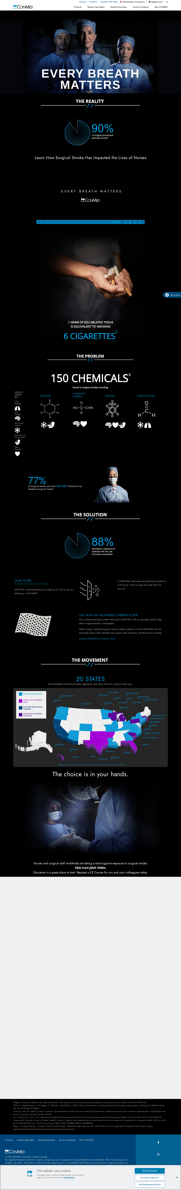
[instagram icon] (158, 1155)
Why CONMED (86, 1140)
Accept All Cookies (149, 1171)
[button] (133, 1)
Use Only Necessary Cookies (150, 1184)
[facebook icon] (158, 1143)
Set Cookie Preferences (150, 1178)
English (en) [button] (156, 2)
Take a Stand (175, 294)
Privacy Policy (69, 1178)
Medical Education (46, 1140)
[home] (23, 7)
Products (9, 1140)
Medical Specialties (25, 1140)
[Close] (177, 1177)
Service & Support (67, 1140)
